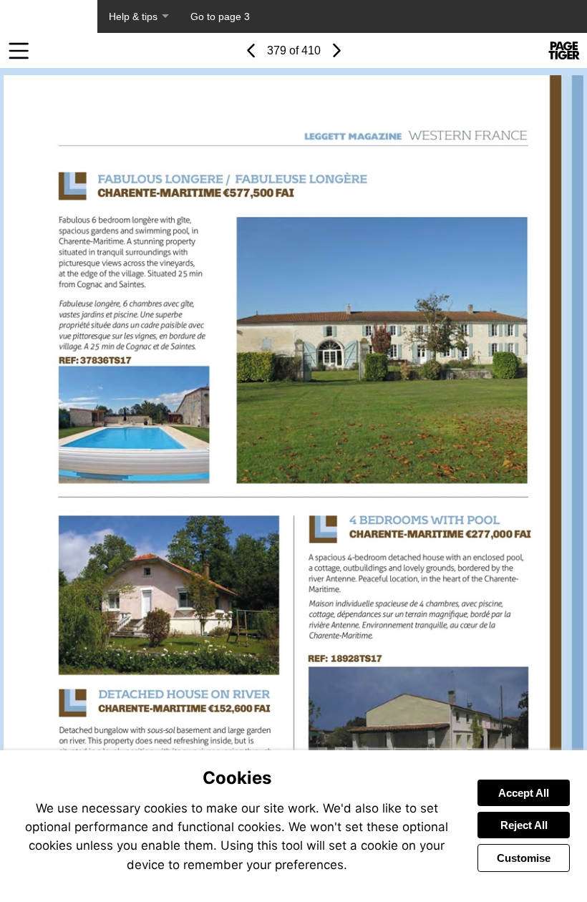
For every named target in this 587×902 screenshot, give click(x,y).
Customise (523, 858)
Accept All (523, 793)
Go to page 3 (220, 16)
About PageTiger (49, 16)
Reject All (524, 825)
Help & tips (133, 16)
